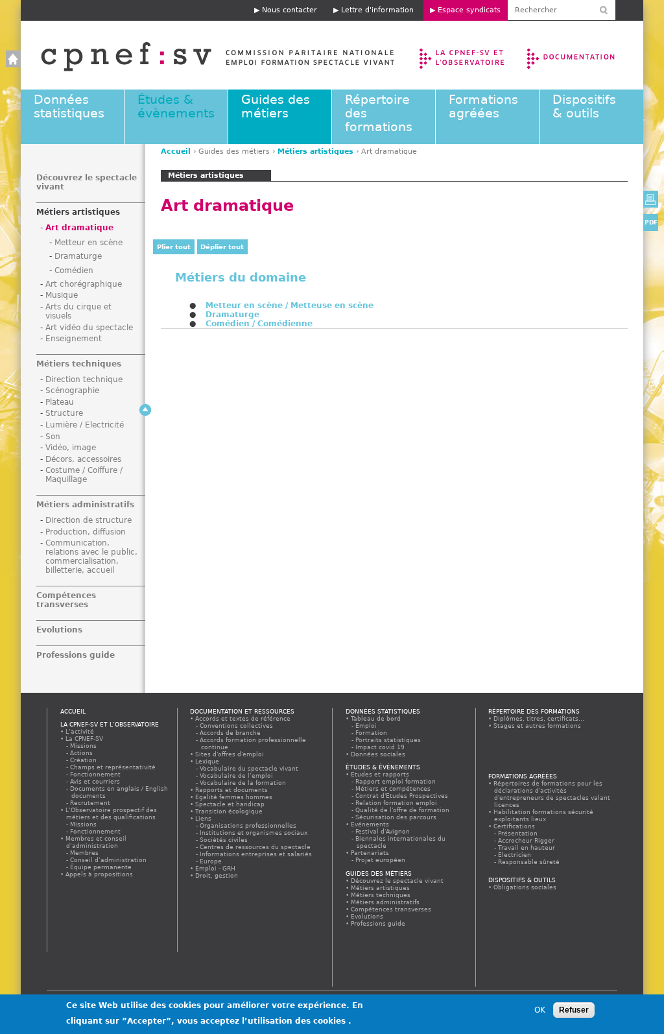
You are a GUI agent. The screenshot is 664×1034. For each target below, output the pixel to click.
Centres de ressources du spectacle (256, 846)
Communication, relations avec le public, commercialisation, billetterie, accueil (91, 556)
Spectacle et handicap (230, 804)
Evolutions (59, 629)
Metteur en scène (88, 242)
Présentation (518, 833)
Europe (211, 861)
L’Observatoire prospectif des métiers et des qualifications (111, 813)
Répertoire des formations (534, 711)
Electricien (515, 854)
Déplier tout (222, 246)
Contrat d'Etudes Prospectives (402, 795)
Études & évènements (176, 106)
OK (539, 1010)
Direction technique (84, 379)
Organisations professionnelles (248, 825)
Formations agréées (483, 106)
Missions (84, 745)
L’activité (80, 731)
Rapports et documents (232, 789)
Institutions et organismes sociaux (254, 832)
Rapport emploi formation (396, 781)
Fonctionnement (96, 774)
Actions (82, 752)
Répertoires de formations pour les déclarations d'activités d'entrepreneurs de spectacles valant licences (552, 794)
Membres (85, 852)
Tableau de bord (376, 718)
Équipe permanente (101, 867)
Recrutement (90, 802)
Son (52, 436)
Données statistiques (69, 106)
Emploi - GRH (215, 868)
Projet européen (381, 859)
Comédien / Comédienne (259, 323)
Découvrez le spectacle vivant (397, 880)
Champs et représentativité (113, 767)
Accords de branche (231, 732)
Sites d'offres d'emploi (230, 754)
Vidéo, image (70, 447)
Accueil (204, 55)
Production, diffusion (85, 531)
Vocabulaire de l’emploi (237, 775)
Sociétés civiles (224, 839)
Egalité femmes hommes (234, 796)
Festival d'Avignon (383, 831)
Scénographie (72, 390)
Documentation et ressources (583, 55)
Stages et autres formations (537, 725)
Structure (64, 413)
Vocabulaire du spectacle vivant (249, 768)
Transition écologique (229, 811)
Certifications (514, 826)
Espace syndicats (469, 10)
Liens (203, 818)
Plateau (59, 402)
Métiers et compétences (394, 788)
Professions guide (75, 655)
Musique (61, 295)
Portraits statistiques (389, 739)
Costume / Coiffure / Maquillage (84, 475)
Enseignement (73, 338)
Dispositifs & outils (584, 106)
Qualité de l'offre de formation (403, 809)
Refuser (574, 1010)
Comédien (73, 270)
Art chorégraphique (83, 284)
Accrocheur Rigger (526, 840)
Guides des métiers (275, 106)
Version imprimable (650, 199)
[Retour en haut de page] (145, 409)
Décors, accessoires (83, 459)
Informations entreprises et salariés (256, 854)
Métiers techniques (78, 363)
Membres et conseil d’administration (96, 842)
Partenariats (370, 852)
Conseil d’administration (109, 859)
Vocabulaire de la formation (243, 782)
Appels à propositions (99, 874)
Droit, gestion (217, 875)
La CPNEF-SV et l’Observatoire (463, 55)
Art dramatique (79, 227)
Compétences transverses (66, 600)
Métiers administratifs (85, 504)
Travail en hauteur (527, 847)
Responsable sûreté (529, 861)
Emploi (367, 725)
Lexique (207, 761)
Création (84, 759)
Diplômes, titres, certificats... (539, 718)
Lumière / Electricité (84, 424)
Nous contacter (289, 10)
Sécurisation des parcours (396, 817)
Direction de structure (88, 520)
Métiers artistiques (315, 151)
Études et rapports (380, 774)
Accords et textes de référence (243, 718)
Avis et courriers (95, 781)
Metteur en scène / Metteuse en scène (290, 305)
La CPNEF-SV (84, 738)
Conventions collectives (237, 725)
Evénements (370, 824)
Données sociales (378, 754)
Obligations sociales (525, 887)
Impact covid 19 (381, 747)
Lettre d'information (377, 10)
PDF (651, 222)
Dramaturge (232, 314)
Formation (372, 732)
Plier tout (174, 246)
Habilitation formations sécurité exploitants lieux (543, 815)
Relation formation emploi (397, 802)
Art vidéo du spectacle (89, 327)
